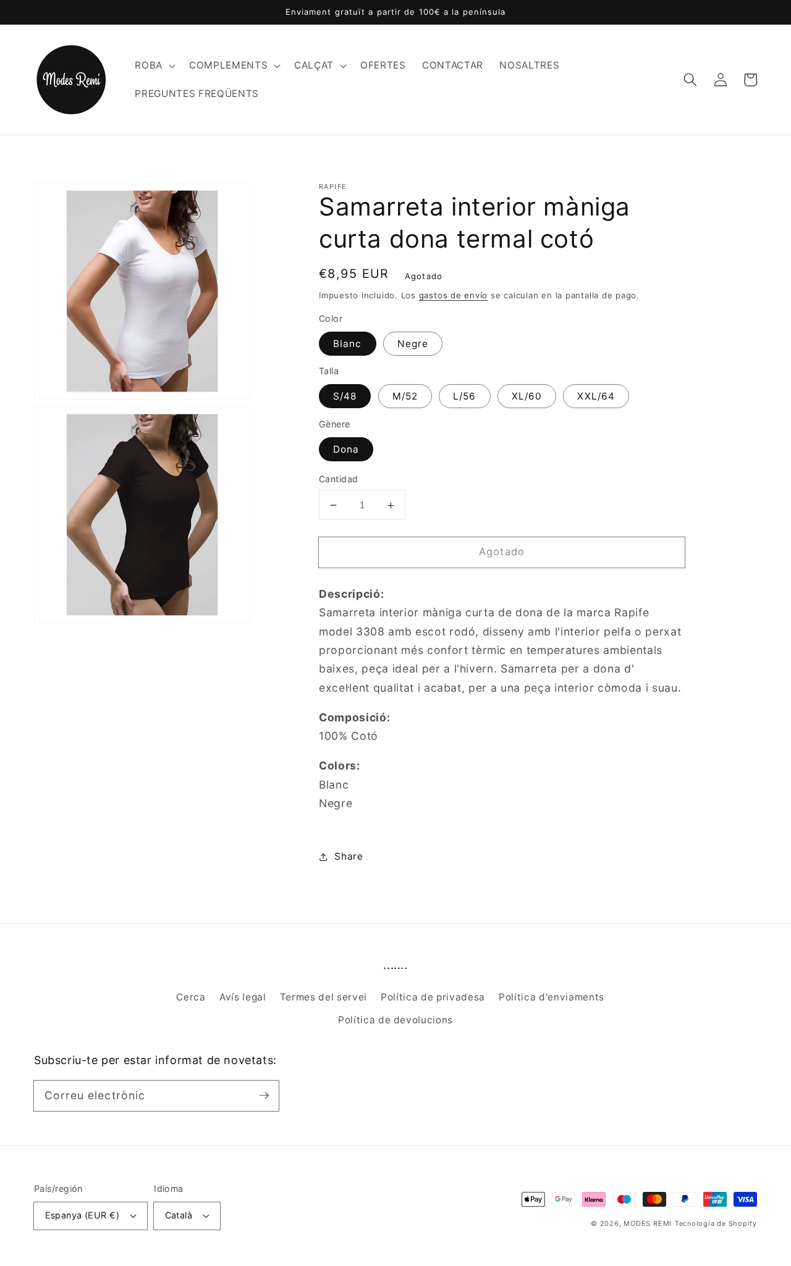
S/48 (345, 397)
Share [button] (348, 857)
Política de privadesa (433, 997)
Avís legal (242, 997)
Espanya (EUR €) (82, 1215)
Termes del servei (323, 997)
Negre (413, 344)
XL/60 (527, 397)
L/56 (464, 397)
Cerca (190, 997)
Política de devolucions (395, 1020)
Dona (346, 449)
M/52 (405, 397)
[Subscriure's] (264, 1095)
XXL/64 (596, 397)
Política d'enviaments (551, 997)
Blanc (347, 344)
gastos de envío (453, 295)
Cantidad (338, 479)
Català (179, 1215)
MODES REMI (648, 1223)
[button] (154, 65)
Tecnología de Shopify (716, 1223)
